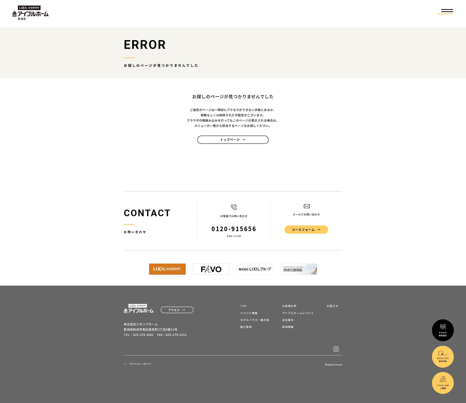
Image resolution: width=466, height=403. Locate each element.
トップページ (230, 139)
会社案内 (288, 320)
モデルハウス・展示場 (254, 320)
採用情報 (288, 327)
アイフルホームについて (298, 313)
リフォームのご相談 (443, 387)
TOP (243, 306)
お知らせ (332, 306)
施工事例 (246, 327)
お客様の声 (289, 306)
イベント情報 (249, 313)
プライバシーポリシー (141, 363)
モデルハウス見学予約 (443, 360)
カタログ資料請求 (443, 334)
